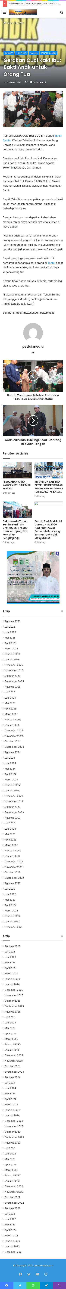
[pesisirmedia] (23, 12)
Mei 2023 (10, 834)
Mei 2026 (10, 637)
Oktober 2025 (12, 675)
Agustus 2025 (12, 686)
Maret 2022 (11, 910)
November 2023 (14, 801)
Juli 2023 (10, 823)
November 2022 (14, 866)
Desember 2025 (14, 665)
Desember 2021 (14, 927)
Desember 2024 (14, 730)
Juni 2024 (10, 763)
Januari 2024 (12, 790)
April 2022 (10, 905)
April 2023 (10, 839)
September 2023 (14, 812)
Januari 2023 (12, 856)
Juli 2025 (10, 692)
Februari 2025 (12, 719)
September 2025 (14, 681)
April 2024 (10, 774)
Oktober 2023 (12, 806)
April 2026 (10, 643)
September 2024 (14, 746)
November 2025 (14, 670)
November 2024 (14, 735)
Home (9, 22)
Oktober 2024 (12, 741)
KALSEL (34, 53)
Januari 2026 (12, 659)
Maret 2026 (11, 648)
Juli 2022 (10, 888)
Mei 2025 (10, 703)
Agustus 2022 (12, 883)
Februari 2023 (13, 850)
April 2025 (10, 708)
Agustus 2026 (13, 621)
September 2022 (14, 877)
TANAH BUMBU (48, 53)
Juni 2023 (10, 828)
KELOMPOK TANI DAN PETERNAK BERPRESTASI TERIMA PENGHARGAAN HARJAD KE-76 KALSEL (48, 487)
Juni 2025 (10, 697)
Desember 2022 (14, 861)
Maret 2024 (11, 779)
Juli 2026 (10, 626)
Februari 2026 (13, 654)
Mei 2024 (10, 768)
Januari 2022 (12, 921)
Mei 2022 (10, 899)
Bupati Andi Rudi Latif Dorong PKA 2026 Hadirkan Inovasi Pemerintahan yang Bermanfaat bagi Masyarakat (48, 529)
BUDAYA (19, 22)
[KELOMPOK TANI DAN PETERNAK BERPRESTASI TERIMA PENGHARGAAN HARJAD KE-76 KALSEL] (49, 470)
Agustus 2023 (13, 817)
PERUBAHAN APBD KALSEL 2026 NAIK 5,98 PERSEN (17, 485)
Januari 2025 (12, 725)
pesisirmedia (33, 346)
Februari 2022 (12, 916)
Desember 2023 (14, 796)
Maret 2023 (11, 845)
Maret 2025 (11, 714)
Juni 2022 (10, 894)
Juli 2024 (10, 757)
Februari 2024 (13, 785)
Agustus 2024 (13, 752)
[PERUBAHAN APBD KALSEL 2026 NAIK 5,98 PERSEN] (17, 470)
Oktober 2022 (12, 872)
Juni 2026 (10, 632)
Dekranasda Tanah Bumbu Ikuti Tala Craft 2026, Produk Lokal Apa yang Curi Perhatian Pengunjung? (15, 529)
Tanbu (51, 262)
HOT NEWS (21, 53)
